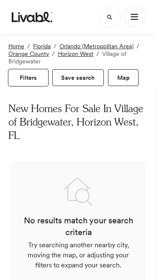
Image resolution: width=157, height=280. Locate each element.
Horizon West (75, 53)
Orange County (28, 53)
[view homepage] (32, 17)
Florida (42, 46)
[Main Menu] (134, 16)
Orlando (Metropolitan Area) (96, 46)
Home (16, 46)
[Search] (109, 16)
